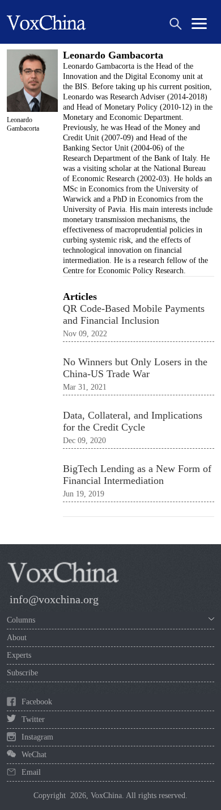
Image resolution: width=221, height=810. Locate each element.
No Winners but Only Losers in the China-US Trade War (135, 367)
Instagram (37, 737)
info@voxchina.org (54, 599)
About (17, 637)
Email (31, 772)
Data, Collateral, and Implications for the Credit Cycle (132, 421)
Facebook (37, 702)
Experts (19, 655)
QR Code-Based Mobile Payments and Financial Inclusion (134, 314)
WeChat (34, 754)
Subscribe (22, 673)
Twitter (33, 719)
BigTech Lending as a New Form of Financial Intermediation (137, 474)
